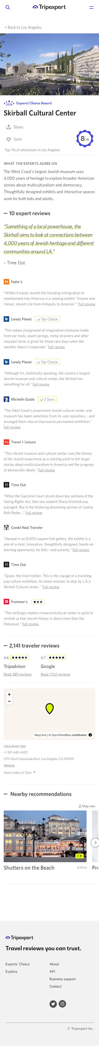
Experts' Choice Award (34, 103)
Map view (88, 806)
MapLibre (41, 735)
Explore (11, 971)
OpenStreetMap (61, 735)
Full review (87, 304)
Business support (63, 979)
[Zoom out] (9, 701)
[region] (49, 714)
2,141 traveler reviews (34, 645)
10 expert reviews (29, 213)
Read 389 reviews (18, 674)
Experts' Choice (18, 964)
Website (9, 765)
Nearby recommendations (40, 794)
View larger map (15, 746)
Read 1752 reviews (55, 674)
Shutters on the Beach (29, 867)
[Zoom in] (9, 694)
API (52, 971)
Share (18, 126)
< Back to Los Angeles (23, 27)
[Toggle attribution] (90, 735)
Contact (55, 986)
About (54, 964)
